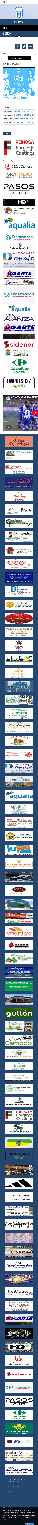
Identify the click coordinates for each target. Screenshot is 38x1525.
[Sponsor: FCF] (19, 167)
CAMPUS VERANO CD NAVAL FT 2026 (24, 119)
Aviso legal (11, 1497)
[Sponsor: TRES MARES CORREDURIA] (19, 238)
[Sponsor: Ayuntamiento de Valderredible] (19, 352)
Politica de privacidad (14, 1502)
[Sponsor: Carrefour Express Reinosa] (19, 366)
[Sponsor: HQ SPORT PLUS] (19, 202)
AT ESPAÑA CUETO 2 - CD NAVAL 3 (23, 122)
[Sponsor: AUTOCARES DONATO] (19, 259)
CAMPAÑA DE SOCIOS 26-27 (22, 111)
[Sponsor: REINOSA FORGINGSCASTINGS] (19, 148)
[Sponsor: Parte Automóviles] (19, 246)
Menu (5, 28)
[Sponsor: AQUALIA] (19, 224)
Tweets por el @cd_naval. (11, 161)
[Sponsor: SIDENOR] (19, 344)
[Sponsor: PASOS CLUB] (19, 189)
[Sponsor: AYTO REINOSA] (19, 210)
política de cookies (29, 1515)
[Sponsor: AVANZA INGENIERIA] (19, 317)
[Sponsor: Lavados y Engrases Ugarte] (19, 273)
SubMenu (6, 2)
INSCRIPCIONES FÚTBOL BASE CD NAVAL (25, 115)
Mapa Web (11, 1492)
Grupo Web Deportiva (18, 1486)
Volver (7, 134)
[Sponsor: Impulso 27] (19, 384)
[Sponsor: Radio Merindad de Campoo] (19, 175)
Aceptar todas (29, 1524)
